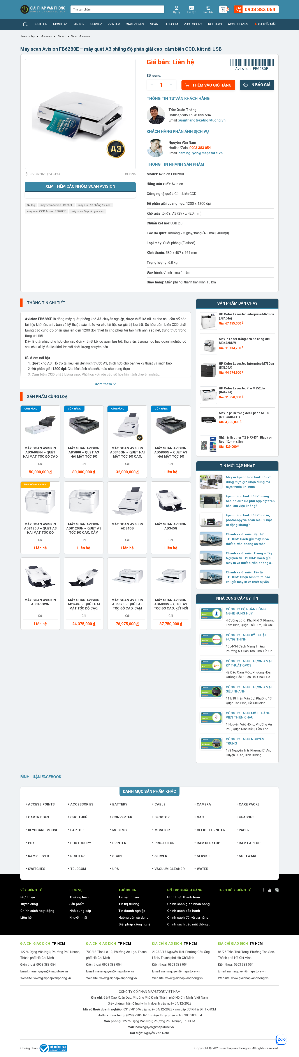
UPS (115, 869)
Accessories (238, 24)
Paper (244, 830)
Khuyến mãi (266, 24)
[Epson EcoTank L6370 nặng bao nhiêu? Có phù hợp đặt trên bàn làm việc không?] (211, 500)
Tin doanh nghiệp (131, 911)
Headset (246, 817)
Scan (154, 24)
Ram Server (38, 856)
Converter (122, 817)
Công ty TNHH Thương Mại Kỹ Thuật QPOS (249, 663)
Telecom (171, 24)
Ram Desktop (208, 843)
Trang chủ (27, 36)
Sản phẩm (76, 904)
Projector (164, 843)
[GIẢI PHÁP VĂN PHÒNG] (42, 9)
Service (204, 856)
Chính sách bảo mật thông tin (190, 924)
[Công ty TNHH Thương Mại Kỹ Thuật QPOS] (211, 665)
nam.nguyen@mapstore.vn (200, 153)
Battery (119, 804)
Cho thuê (78, 817)
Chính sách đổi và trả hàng (188, 918)
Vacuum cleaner (170, 869)
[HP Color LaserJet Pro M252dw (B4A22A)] (208, 395)
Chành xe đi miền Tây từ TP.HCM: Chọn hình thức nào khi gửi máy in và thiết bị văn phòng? (248, 577)
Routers (215, 24)
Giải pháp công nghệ (134, 924)
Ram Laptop (249, 843)
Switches (36, 869)
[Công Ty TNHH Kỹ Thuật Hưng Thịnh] (211, 639)
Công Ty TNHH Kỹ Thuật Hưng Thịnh (246, 637)
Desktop (40, 24)
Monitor (60, 24)
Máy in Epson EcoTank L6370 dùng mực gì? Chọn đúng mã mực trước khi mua (248, 482)
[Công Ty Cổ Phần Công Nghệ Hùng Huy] (211, 613)
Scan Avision (80, 36)
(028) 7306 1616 (138, 1015)
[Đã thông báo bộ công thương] (52, 1048)
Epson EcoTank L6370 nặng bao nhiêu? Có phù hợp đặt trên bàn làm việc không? (250, 501)
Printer (114, 24)
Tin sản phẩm (128, 897)
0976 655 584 (200, 115)
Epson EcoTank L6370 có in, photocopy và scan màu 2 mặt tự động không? (249, 520)
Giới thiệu (27, 897)
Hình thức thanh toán (183, 897)
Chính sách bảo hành (183, 911)
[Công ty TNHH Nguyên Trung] (211, 743)
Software (248, 856)
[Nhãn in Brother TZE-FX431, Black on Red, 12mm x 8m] (208, 444)
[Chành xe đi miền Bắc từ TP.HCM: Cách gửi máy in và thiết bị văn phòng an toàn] (211, 538)
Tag (32, 205)
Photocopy (193, 24)
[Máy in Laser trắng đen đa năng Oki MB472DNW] (208, 345)
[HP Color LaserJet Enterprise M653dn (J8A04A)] (208, 321)
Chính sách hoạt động (37, 911)
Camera (204, 804)
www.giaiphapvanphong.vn (52, 978)
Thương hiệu (79, 897)
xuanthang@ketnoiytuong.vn (201, 120)
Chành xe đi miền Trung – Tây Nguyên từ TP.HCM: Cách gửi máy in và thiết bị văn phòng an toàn (249, 558)
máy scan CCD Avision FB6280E (46, 211)
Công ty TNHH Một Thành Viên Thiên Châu (248, 715)
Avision (46, 36)
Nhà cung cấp (80, 911)
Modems (119, 830)
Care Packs (249, 804)
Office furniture (212, 830)
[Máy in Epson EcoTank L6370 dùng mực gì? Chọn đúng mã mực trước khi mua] (211, 481)
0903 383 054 (192, 1015)
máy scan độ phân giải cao (88, 211)
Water (202, 869)
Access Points (41, 804)
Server (96, 24)
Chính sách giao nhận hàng (188, 904)
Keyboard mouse (43, 830)
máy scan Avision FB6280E (56, 205)
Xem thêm (104, 384)
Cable (160, 804)
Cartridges (135, 24)
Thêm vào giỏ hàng (212, 85)
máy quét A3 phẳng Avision (94, 205)
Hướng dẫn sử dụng (133, 918)
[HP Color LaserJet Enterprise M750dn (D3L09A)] (208, 370)
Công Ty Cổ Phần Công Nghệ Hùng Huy (246, 611)
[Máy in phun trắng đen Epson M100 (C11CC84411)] (208, 420)
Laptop (78, 24)
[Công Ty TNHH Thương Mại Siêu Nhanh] (211, 691)
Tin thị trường (128, 904)
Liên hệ (26, 918)
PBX (31, 843)
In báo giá (260, 84)
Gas (200, 817)
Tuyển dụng (29, 904)
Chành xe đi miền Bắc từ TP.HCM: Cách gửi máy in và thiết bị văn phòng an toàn (247, 539)
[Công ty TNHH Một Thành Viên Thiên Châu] (211, 717)
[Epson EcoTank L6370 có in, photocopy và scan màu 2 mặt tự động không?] (211, 519)
